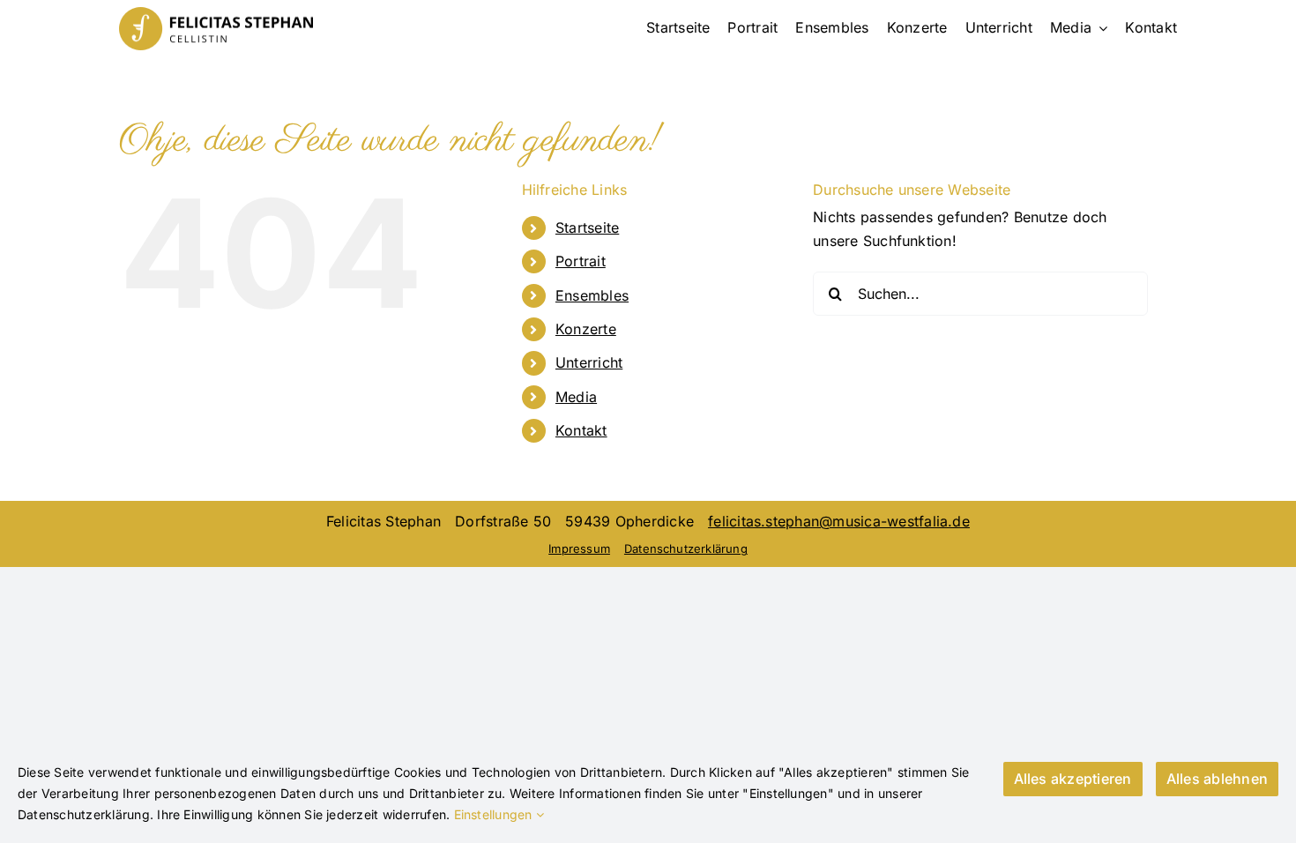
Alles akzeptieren (1073, 778)
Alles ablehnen (1217, 778)
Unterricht (588, 362)
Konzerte (585, 329)
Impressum (579, 548)
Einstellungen (495, 814)
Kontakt (581, 430)
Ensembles (592, 295)
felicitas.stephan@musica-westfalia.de (839, 521)
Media (576, 397)
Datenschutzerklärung (686, 548)
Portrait (580, 261)
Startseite (587, 227)
